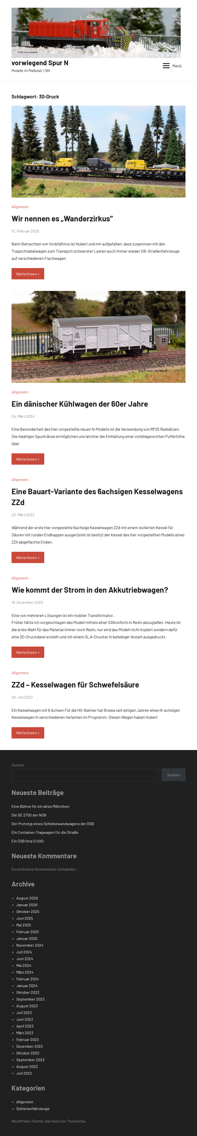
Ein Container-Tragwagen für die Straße (45, 832)
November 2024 (29, 945)
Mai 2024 (23, 965)
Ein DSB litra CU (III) (27, 841)
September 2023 (30, 999)
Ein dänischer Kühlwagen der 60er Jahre (80, 403)
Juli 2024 (24, 952)
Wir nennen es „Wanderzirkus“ (62, 218)
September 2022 (30, 1059)
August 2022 (27, 1066)
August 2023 (27, 1005)
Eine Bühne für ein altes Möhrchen (40, 806)
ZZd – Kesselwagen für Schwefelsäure (75, 684)
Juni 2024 (24, 958)
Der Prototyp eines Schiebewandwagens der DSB (53, 823)
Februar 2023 (27, 1039)
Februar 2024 (27, 978)
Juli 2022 (24, 1073)
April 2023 (24, 1026)
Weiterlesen (26, 273)
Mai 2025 (23, 925)
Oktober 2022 (27, 1053)
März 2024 (24, 972)
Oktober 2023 (27, 992)
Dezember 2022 (29, 1046)
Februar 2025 (27, 931)
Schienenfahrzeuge (32, 1108)
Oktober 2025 (27, 911)
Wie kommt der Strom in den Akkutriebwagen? (90, 589)
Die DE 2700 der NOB (29, 815)
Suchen (18, 765)
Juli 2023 (24, 1012)
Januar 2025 (26, 938)
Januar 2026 (26, 904)
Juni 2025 (24, 918)
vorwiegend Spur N (40, 62)
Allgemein (20, 206)
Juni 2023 (24, 1019)
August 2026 (27, 898)
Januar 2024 (26, 985)
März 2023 (24, 1032)
